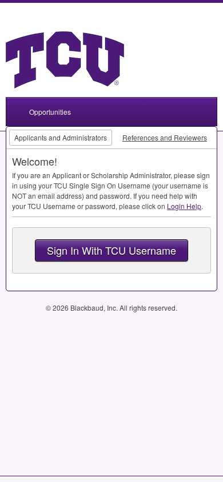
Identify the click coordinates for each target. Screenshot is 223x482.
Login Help (184, 206)
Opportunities (50, 112)
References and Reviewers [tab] (164, 137)
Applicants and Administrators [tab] (60, 137)
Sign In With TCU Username (111, 250)
